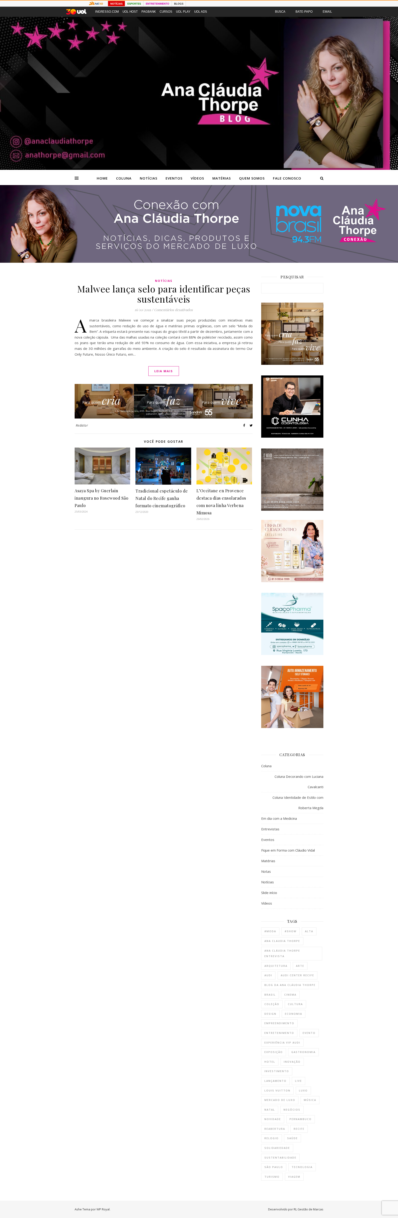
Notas (266, 871)
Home (102, 178)
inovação (292, 1061)
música (310, 1100)
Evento (309, 1033)
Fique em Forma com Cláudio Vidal (288, 850)
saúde (292, 1138)
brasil (270, 994)
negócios (292, 1109)
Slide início (269, 892)
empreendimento (279, 1023)
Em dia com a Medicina (279, 818)
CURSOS (166, 11)
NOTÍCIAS (116, 3)
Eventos (174, 178)
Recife (299, 1128)
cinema (290, 994)
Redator (82, 425)
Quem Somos (252, 178)
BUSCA (280, 11)
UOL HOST (130, 11)
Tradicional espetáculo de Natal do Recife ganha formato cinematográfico (161, 498)
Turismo (272, 1176)
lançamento (275, 1080)
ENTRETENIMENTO (157, 3)
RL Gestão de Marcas (308, 1209)
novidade (272, 1119)
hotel (269, 1061)
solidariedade (277, 1148)
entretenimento (279, 1033)
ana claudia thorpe (282, 941)
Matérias (221, 178)
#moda (270, 931)
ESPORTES (134, 3)
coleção (271, 1004)
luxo (303, 1090)
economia (293, 1013)
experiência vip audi (282, 1042)
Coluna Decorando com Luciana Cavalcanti (299, 781)
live (298, 1080)
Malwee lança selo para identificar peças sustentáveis (163, 294)
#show (290, 931)
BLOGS (178, 3)
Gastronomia (303, 1052)
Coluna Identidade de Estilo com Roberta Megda (297, 802)
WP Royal (103, 1209)
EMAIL (327, 11)
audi (268, 975)
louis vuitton (277, 1090)
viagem (294, 1176)
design (270, 1013)
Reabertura (274, 1128)
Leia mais (163, 371)
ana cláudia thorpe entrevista (282, 953)
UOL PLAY (183, 11)
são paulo (273, 1167)
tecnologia (302, 1167)
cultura (295, 1004)
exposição (273, 1052)
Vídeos (197, 178)
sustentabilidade (280, 1157)
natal (269, 1109)
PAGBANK (148, 11)
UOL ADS (200, 11)
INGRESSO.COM (107, 11)
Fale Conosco (287, 178)
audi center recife (297, 975)
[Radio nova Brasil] (199, 261)
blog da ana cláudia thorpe (290, 985)
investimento (276, 1071)
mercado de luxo (279, 1100)
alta (309, 931)
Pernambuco (301, 1119)
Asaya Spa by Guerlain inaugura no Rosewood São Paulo (101, 498)
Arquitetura (275, 965)
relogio (271, 1138)
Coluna (124, 178)
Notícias (148, 178)
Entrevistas (270, 829)
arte (300, 965)
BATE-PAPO (304, 11)
